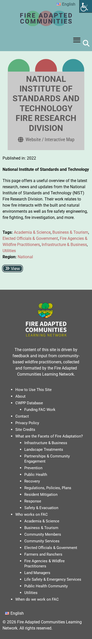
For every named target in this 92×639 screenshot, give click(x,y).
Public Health (35, 474)
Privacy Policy (27, 423)
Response (32, 501)
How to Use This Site (33, 389)
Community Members (42, 534)
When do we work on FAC (37, 599)
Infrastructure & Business (64, 244)
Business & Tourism (70, 232)
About (20, 396)
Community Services (42, 541)
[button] (77, 40)
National (25, 256)
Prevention (33, 468)
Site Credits (25, 429)
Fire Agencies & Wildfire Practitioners (44, 563)
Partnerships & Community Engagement (47, 459)
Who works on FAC (31, 514)
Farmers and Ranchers (43, 554)
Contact (22, 416)
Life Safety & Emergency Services (52, 579)
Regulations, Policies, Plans (47, 488)
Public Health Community (46, 586)
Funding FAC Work (39, 409)
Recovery (32, 481)
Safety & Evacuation (41, 508)
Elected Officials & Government (30, 238)
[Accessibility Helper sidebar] (86, 6)
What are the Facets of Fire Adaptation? (49, 436)
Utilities (9, 250)
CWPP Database (29, 403)
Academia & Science (32, 232)
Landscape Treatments (43, 449)
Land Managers (37, 572)
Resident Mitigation (40, 494)
